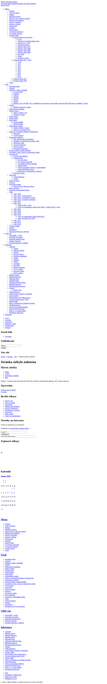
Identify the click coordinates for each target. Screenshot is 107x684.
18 (4, 501)
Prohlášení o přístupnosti (13, 675)
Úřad (3, 554)
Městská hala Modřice (12, 406)
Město (4, 519)
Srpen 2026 (6, 476)
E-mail (3, 432)
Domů (3, 357)
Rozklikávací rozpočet (12, 410)
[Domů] (4, 4)
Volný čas (6, 611)
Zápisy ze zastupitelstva (13, 416)
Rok (6, 377)
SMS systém (9, 414)
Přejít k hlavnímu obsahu (9, 2)
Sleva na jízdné (10, 403)
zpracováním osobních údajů (19, 428)
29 (12, 505)
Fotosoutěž (8, 404)
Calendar (10, 357)
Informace (6, 627)
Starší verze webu (11, 677)
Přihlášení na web (11, 678)
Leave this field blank (8, 436)
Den (12, 376)
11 (4, 497)
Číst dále (4, 392)
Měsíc (7, 372)
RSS (6, 673)
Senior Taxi (9, 401)
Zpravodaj (8, 412)
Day (15, 357)
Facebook (8, 336)
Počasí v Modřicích (11, 408)
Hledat (3, 345)
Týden (7, 374)
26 (6, 505)
